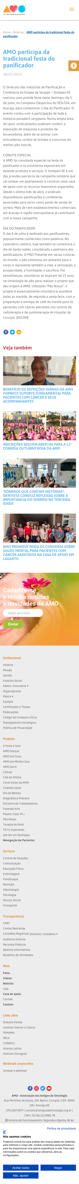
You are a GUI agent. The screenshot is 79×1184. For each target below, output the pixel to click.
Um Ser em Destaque (16, 835)
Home (7, 32)
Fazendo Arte (11, 808)
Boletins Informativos (16, 949)
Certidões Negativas (16, 933)
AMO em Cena (12, 756)
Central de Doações (15, 858)
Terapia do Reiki (13, 824)
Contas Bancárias (14, 928)
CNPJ (6, 923)
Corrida (8, 999)
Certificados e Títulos (16, 707)
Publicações (10, 712)
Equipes (8, 701)
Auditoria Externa (14, 939)
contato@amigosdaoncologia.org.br (48, 1110)
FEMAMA (9, 1032)
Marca (7, 696)
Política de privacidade (61, 1128)
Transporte (10, 905)
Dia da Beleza (12, 793)
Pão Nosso (9, 819)
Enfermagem (11, 874)
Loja (6, 988)
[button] (73, 66)
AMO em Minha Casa (16, 761)
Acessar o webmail (15, 1070)
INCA (6, 1038)
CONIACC (9, 1043)
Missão (7, 670)
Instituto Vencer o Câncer (19, 1027)
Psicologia (9, 895)
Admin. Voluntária (15, 686)
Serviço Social (12, 900)
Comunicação (12, 863)
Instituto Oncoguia (15, 1053)
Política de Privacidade (17, 727)
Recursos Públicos (14, 944)
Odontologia (11, 889)
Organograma (12, 691)
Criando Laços (12, 787)
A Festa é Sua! (12, 745)
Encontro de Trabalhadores (20, 803)
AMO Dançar (11, 751)
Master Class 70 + (14, 814)
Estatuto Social (12, 680)
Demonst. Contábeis (43, 934)
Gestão (7, 675)
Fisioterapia (10, 879)
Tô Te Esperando (13, 829)
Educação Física (13, 868)
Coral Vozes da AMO (16, 782)
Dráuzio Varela (12, 1022)
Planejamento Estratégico (19, 722)
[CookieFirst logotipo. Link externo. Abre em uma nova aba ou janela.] (4, 1132)
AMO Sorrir (10, 766)
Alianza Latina (12, 1048)
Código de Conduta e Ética (20, 717)
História (8, 665)
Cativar (7, 772)
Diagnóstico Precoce (16, 798)
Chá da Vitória (12, 777)
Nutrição (8, 884)
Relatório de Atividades (18, 955)
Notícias (18, 32)
